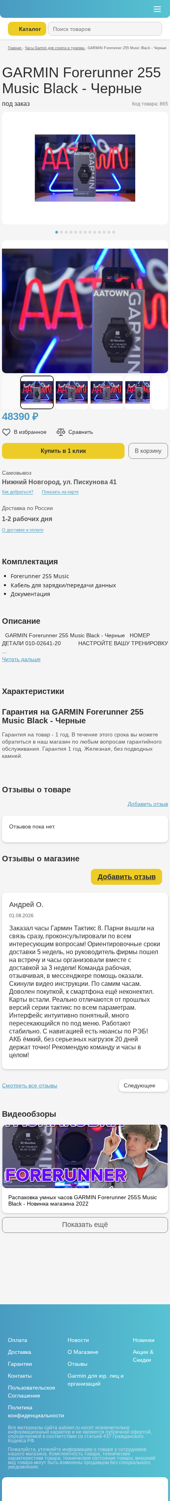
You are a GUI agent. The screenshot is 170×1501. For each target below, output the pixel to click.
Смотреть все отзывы (29, 1085)
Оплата (17, 1340)
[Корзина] (123, 9)
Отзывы (77, 1364)
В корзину (148, 450)
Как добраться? (17, 491)
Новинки (144, 1340)
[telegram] (27, 1486)
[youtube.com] (152, 1321)
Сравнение (140, 9)
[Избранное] (139, 1486)
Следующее (139, 1085)
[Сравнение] (155, 1486)
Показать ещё (85, 1225)
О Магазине (83, 1352)
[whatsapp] (14, 1486)
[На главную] (31, 9)
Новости (78, 1340)
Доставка (19, 1352)
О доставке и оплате (22, 529)
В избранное (30, 432)
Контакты (20, 1376)
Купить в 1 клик (63, 450)
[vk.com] (138, 1321)
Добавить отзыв (148, 804)
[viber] (41, 1486)
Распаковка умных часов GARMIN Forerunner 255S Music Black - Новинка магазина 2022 (82, 1200)
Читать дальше (21, 659)
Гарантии (20, 1364)
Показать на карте (60, 491)
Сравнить (80, 432)
